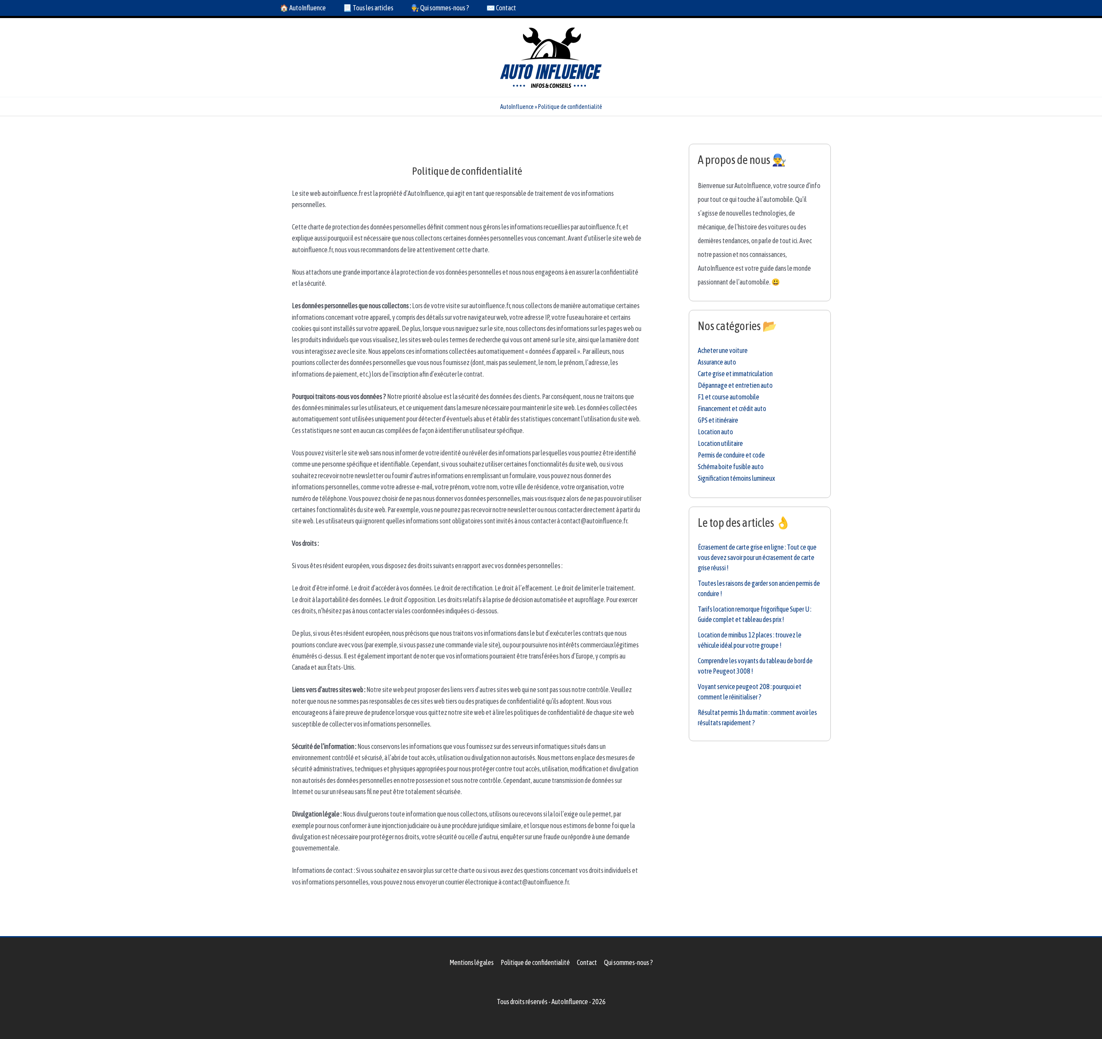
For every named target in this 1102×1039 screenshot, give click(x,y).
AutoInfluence (517, 106)
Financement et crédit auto (732, 408)
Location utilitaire (720, 443)
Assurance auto (717, 362)
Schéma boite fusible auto (731, 466)
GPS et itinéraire (718, 420)
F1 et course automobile (728, 397)
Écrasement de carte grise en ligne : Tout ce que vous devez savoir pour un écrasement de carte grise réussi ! (757, 557)
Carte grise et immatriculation (735, 373)
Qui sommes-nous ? (628, 962)
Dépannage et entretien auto (735, 385)
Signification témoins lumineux (736, 478)
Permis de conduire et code (731, 455)
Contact (587, 962)
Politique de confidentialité (535, 962)
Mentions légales (471, 962)
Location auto (715, 432)
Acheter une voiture (723, 350)
